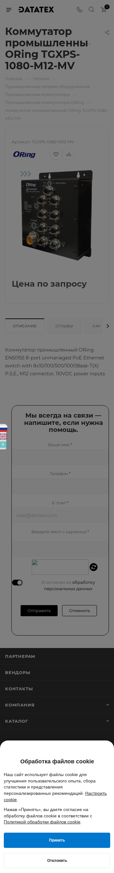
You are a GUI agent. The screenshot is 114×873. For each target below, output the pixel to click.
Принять (57, 840)
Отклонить (57, 860)
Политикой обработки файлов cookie (42, 821)
